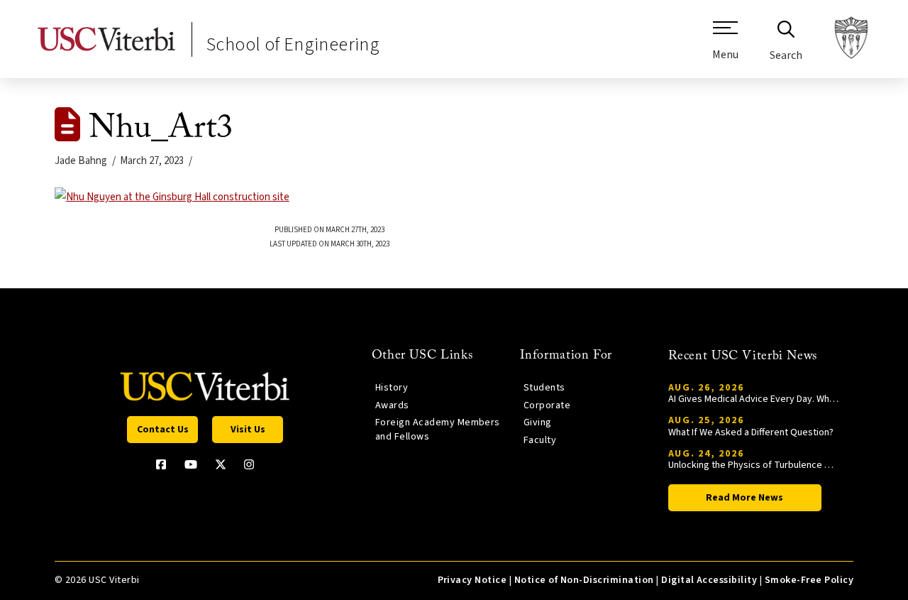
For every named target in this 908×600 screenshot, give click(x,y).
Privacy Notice (472, 580)
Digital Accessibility (709, 580)
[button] (725, 46)
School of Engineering (293, 44)
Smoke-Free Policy (809, 580)
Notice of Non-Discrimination (584, 580)
